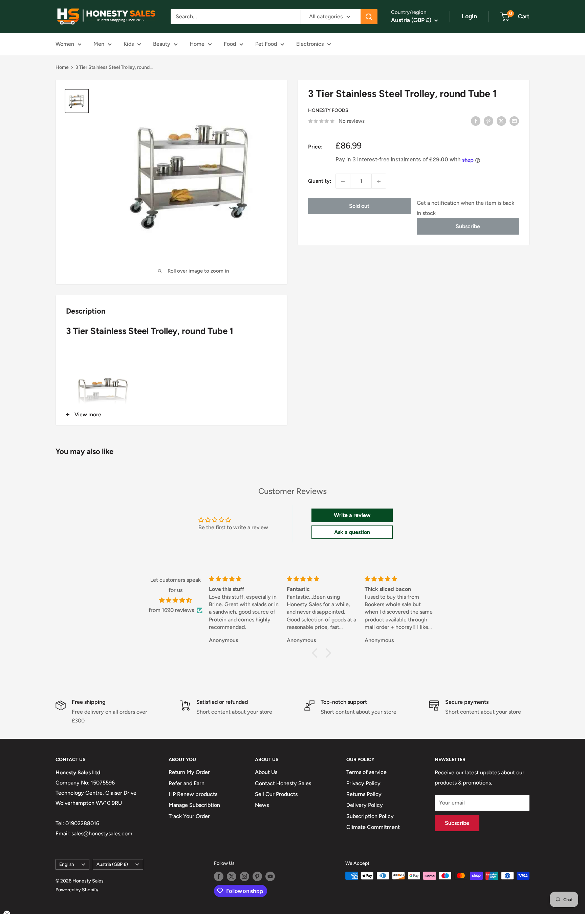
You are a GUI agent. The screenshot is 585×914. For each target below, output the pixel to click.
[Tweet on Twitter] (501, 121)
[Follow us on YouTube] (270, 876)
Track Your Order (189, 816)
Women (65, 44)
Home (197, 44)
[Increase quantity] (379, 181)
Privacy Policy (363, 783)
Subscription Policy (370, 816)
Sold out (359, 206)
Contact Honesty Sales (283, 783)
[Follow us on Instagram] (244, 876)
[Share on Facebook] (475, 121)
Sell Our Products (276, 794)
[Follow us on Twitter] (231, 876)
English (66, 864)
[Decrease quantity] (343, 181)
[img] (175, 600)
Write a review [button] (352, 515)
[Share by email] (514, 121)
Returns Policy (364, 794)
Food (230, 44)
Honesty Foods (328, 111)
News (262, 805)
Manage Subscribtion (194, 805)
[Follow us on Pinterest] (257, 876)
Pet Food (266, 44)
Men (98, 44)
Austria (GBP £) (112, 864)
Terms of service (366, 772)
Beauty (161, 44)
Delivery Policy (364, 805)
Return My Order (189, 772)
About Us (266, 772)
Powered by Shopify (77, 890)
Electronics (310, 44)
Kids (129, 44)
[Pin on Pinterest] (488, 121)
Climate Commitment (373, 827)
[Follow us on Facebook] (218, 876)
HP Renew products (193, 794)
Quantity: (319, 181)
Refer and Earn (186, 783)
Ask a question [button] (352, 532)
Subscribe (468, 226)
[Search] (369, 16)
